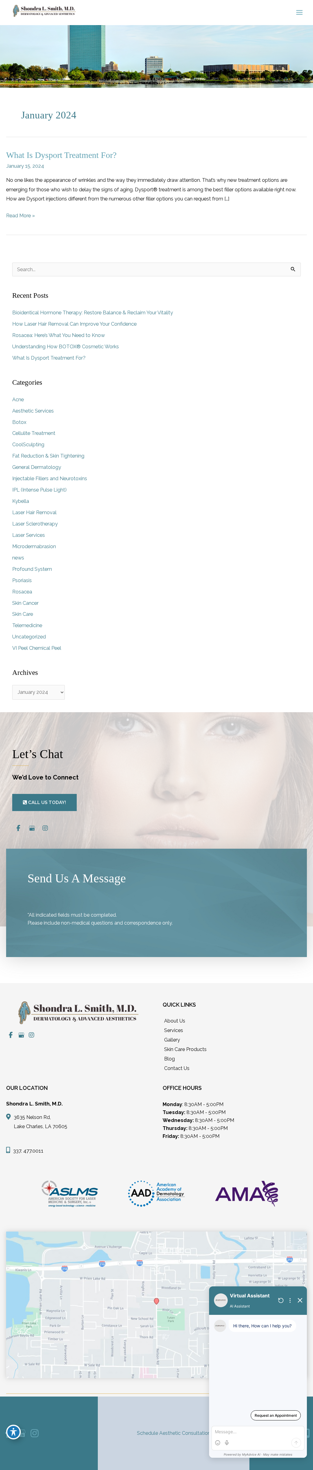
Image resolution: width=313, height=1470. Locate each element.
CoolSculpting (28, 444)
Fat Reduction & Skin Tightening (48, 456)
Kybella (20, 501)
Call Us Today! (46, 802)
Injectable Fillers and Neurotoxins (49, 478)
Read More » (20, 216)
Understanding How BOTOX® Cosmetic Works (65, 347)
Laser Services (28, 535)
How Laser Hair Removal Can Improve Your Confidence (74, 324)
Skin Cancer (25, 603)
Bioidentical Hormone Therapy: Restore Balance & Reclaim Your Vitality (92, 313)
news (18, 558)
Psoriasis (22, 580)
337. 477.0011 (28, 1151)
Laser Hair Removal (34, 512)
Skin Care (22, 614)
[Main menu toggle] (299, 12)
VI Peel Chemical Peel (36, 648)
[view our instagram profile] (45, 828)
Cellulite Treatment (33, 433)
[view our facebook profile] (18, 828)
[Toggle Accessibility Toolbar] (13, 1432)
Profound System (32, 569)
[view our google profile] (32, 828)
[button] (44, 802)
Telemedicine (27, 625)
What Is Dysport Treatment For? (61, 155)
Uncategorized (29, 637)
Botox (19, 422)
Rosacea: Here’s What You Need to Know (58, 335)
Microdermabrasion (34, 546)
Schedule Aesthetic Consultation (174, 1433)
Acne (18, 399)
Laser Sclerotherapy (35, 524)
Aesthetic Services (33, 411)
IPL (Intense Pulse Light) (39, 490)
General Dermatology (36, 467)
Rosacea (22, 592)
